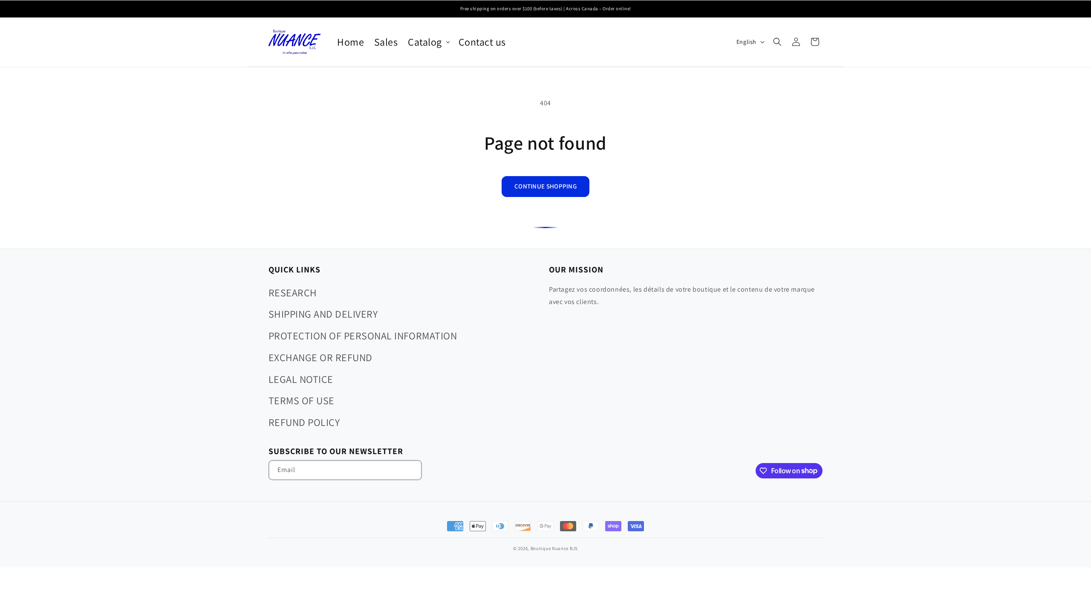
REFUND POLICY (304, 422)
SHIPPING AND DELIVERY (323, 314)
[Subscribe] (412, 470)
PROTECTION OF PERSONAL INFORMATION (362, 335)
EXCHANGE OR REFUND (320, 357)
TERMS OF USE (301, 400)
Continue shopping (545, 186)
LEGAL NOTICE (300, 379)
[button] (428, 42)
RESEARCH (292, 292)
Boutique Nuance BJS (554, 548)
